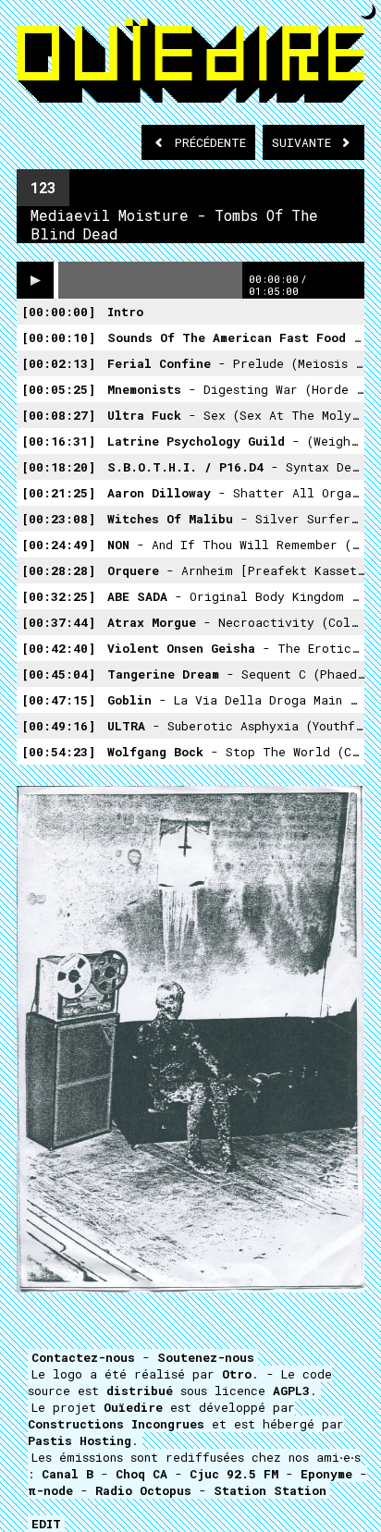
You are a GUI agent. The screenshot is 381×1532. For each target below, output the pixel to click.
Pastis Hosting (79, 1440)
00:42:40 (58, 648)
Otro (237, 1374)
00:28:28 (58, 570)
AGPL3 (291, 1390)
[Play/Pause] (35, 280)
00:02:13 (58, 363)
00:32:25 (58, 596)
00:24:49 (58, 544)
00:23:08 (58, 518)
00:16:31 (58, 441)
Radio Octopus (143, 1490)
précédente (210, 142)
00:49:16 (58, 725)
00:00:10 (58, 337)
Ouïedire (133, 1407)
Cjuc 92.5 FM (234, 1473)
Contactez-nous (83, 1357)
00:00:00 (58, 311)
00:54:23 (58, 751)
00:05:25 (58, 389)
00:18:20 (58, 467)
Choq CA (141, 1473)
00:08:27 (58, 415)
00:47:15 (58, 700)
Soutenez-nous (205, 1357)
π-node (50, 1490)
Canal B (67, 1473)
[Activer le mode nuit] (368, 11)
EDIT (46, 1523)
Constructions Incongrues (116, 1424)
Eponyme (326, 1473)
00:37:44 (58, 622)
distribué (139, 1390)
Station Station (270, 1490)
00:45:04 (58, 674)
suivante (305, 142)
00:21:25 (58, 492)
